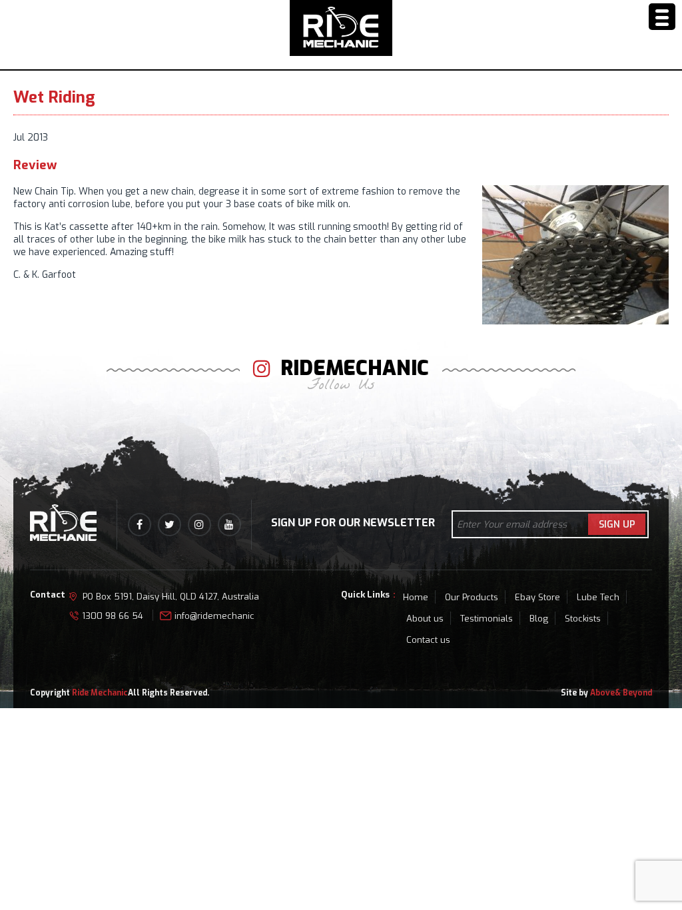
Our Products (471, 597)
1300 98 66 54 (112, 616)
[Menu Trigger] (662, 16)
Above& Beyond (621, 692)
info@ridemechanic (214, 616)
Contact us (428, 640)
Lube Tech (598, 597)
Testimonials (486, 618)
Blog (538, 618)
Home (415, 597)
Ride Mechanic (100, 692)
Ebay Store (537, 597)
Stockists (583, 618)
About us (425, 618)
